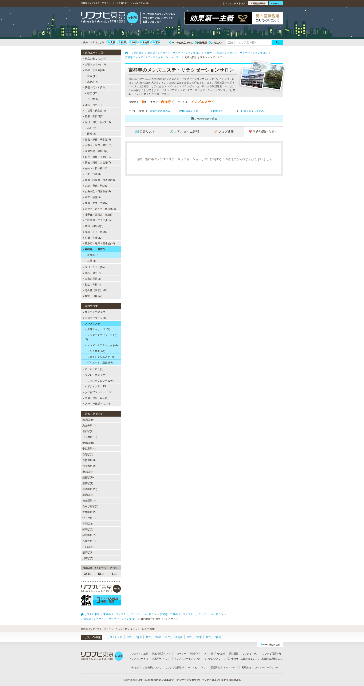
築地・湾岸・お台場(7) (98, 162)
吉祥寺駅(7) (89, 540)
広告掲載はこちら (250, 658)
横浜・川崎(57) (93, 295)
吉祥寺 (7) (93, 255)
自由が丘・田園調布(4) (98, 191)
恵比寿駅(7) (89, 425)
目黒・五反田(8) (94, 116)
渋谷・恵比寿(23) (95, 70)
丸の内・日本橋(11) (96, 168)
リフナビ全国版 (92, 637)
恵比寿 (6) (93, 81)
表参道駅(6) (89, 460)
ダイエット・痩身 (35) (100, 362)
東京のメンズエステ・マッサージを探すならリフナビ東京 (184, 680)
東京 (157, 42)
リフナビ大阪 (115, 637)
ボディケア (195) (97, 386)
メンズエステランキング (187, 658)
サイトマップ (231, 667)
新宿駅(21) (88, 431)
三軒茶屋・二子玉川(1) (98, 220)
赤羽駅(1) (87, 523)
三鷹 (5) (91, 260)
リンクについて (212, 658)
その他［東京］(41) (96, 290)
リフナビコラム (250, 653)
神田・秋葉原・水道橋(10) (100, 180)
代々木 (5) (93, 99)
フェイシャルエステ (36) (101, 356)
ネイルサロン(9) (94, 369)
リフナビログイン (197, 667)
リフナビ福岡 (213, 637)
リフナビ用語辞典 (271, 653)
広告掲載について (152, 667)
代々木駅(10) (89, 437)
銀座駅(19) (88, 477)
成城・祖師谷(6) (94, 226)
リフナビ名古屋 (174, 637)
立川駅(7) (87, 546)
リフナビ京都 (153, 637)
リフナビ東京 (194, 637)
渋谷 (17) (92, 76)
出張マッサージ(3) (95, 64)
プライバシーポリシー (266, 667)
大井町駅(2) (89, 512)
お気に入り (217, 42)
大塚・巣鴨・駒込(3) (96, 185)
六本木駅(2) (89, 465)
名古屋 (145, 42)
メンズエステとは (139, 658)
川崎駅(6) (87, 558)
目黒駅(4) (87, 454)
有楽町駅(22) (89, 489)
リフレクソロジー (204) (100, 380)
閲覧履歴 (202, 42)
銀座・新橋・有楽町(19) (98, 156)
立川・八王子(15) (95, 267)
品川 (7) (91, 127)
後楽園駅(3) (89, 500)
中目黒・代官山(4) (95, 110)
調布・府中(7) (93, 272)
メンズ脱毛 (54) (96, 350)
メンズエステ (92, 323)
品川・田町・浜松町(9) (98, 122)
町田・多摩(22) (93, 237)
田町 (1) (91, 133)
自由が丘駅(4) (90, 506)
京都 (134, 42)
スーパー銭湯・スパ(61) (98, 403)
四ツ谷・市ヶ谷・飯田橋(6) (100, 208)
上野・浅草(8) (93, 174)
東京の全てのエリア (96, 58)
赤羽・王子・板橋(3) (96, 231)
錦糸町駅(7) (89, 535)
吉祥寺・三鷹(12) (95, 249)
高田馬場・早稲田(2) (96, 151)
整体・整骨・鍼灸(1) (96, 397)
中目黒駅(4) (89, 448)
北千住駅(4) (89, 517)
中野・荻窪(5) (93, 197)
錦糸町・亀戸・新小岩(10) (100, 243)
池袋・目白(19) (93, 104)
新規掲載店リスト (161, 653)
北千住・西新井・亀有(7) (99, 214)
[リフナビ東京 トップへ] (109, 18)
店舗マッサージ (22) (98, 329)
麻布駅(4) (87, 471)
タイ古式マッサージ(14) (98, 392)
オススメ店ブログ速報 (213, 653)
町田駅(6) (87, 529)
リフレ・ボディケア (96, 374)
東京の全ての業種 (95, 311)
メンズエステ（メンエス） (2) (101, 337)
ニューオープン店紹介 (186, 653)
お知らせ (134, 667)
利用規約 (246, 667)
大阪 (112, 42)
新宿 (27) (92, 93)
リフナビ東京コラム (182, 42)
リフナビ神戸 (134, 637)
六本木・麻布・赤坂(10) (98, 145)
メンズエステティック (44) (102, 345)
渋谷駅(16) (88, 419)
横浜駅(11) (88, 552)
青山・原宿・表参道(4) (98, 139)
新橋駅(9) (87, 483)
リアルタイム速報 (139, 653)
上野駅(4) (87, 494)
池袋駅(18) (88, 442)
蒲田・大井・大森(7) (96, 202)
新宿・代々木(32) (95, 87)
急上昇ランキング (161, 658)
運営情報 (215, 667)
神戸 (123, 42)
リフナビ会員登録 (174, 667)
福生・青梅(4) (93, 284)
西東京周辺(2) (93, 278)
